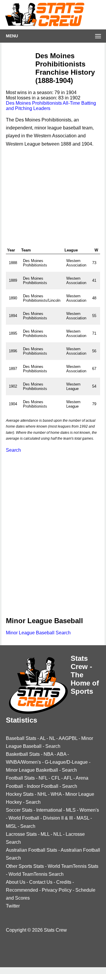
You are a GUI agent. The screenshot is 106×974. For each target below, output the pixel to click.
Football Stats (20, 777)
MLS (71, 810)
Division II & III (58, 817)
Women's (89, 810)
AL (42, 738)
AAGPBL (68, 738)
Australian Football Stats (31, 850)
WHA (56, 794)
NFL (43, 777)
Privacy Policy (57, 890)
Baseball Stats (21, 738)
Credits (63, 882)
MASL (83, 817)
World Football (24, 817)
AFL (68, 777)
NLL (57, 834)
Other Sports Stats (25, 866)
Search (13, 450)
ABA (61, 754)
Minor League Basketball (32, 770)
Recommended (22, 890)
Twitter (13, 905)
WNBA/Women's (23, 762)
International (49, 810)
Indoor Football (42, 786)
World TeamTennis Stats (73, 866)
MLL (45, 834)
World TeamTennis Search (36, 874)
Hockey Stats (20, 794)
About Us (15, 882)
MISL (11, 826)
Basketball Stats (23, 754)
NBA (48, 754)
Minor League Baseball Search (38, 632)
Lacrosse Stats (21, 834)
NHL (42, 794)
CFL (55, 777)
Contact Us (40, 882)
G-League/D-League (66, 762)
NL (52, 738)
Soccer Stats (19, 810)
